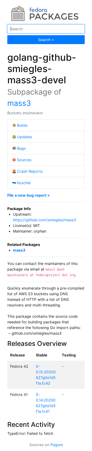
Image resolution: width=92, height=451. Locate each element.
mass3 (19, 103)
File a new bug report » (28, 195)
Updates (24, 136)
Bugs (21, 148)
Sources (24, 159)
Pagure (56, 444)
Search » (46, 39)
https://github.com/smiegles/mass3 (44, 220)
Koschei (24, 182)
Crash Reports (30, 171)
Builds (22, 125)
